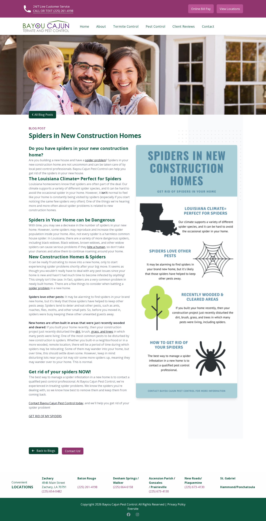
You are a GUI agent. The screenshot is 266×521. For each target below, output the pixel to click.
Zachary (47, 478)
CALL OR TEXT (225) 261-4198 (53, 11)
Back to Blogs (45, 451)
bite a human (96, 247)
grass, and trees (102, 332)
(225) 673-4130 (159, 491)
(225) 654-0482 (52, 491)
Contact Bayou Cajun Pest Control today (56, 403)
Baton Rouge (86, 478)
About (101, 26)
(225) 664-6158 (123, 487)
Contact (208, 26)
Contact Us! (72, 451)
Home (84, 26)
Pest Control (155, 26)
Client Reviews (183, 26)
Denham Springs (125, 478)
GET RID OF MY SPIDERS (45, 416)
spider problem (95, 160)
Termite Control (125, 26)
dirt (77, 332)
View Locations (230, 9)
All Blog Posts (43, 115)
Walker (118, 483)
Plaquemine (193, 483)
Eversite (133, 509)
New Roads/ (193, 478)
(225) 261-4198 (87, 487)
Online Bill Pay (201, 9)
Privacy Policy (176, 504)
